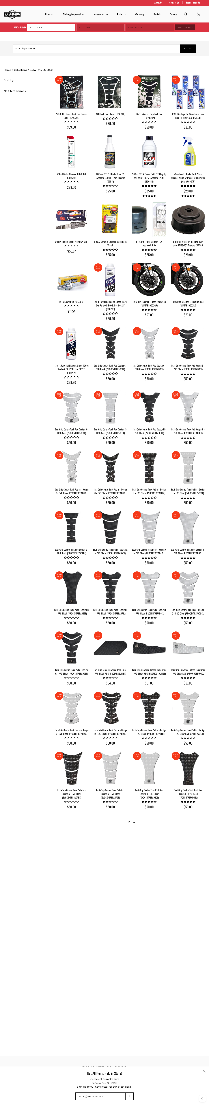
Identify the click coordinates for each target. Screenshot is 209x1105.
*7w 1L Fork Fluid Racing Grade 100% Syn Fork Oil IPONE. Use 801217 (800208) (110, 305)
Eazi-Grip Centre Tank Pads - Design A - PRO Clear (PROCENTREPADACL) (149, 551)
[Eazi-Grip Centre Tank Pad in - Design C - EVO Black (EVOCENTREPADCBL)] (110, 467)
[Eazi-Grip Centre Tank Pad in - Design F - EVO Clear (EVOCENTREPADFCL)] (188, 708)
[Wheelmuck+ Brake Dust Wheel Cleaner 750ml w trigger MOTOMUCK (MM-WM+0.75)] (188, 152)
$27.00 (188, 127)
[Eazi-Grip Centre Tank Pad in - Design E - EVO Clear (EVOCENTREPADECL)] (188, 467)
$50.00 (110, 378)
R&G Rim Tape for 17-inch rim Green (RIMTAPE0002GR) (149, 303)
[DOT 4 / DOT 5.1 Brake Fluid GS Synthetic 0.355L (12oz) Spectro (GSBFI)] (110, 152)
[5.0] (149, 196)
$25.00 (110, 190)
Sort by (9, 80)
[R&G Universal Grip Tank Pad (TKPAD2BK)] (149, 92)
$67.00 (149, 683)
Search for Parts (185, 27)
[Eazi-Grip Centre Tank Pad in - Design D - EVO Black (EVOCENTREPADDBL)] (110, 708)
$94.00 (110, 683)
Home (7, 69)
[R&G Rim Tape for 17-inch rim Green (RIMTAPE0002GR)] (149, 280)
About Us (158, 2)
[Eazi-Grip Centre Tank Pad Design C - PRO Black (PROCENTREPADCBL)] (110, 343)
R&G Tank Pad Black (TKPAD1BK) (110, 114)
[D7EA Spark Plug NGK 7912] (71, 280)
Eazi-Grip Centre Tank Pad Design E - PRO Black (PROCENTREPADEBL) (71, 551)
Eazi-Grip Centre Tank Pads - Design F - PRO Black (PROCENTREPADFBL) (110, 611)
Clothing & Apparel (72, 14)
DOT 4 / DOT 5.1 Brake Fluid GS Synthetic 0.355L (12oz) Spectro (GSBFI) (110, 177)
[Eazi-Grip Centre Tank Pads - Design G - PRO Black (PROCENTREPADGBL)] (71, 648)
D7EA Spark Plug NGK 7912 (71, 302)
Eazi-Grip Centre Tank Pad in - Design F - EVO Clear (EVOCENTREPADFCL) (188, 732)
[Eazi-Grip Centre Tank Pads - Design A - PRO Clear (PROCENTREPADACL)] (149, 527)
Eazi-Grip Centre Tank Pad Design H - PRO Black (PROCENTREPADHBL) (149, 431)
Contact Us (174, 2)
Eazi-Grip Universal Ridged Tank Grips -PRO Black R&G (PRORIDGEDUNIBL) (149, 671)
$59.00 (71, 127)
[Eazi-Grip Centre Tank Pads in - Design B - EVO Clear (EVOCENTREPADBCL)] (149, 768)
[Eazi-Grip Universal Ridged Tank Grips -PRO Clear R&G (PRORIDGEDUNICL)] (188, 648)
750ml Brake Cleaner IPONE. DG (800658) (71, 176)
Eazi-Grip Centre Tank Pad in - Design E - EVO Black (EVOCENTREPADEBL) (149, 491)
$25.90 (149, 254)
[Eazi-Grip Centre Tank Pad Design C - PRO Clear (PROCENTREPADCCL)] (149, 343)
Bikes (47, 14)
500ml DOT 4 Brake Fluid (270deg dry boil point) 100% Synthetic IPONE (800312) (149, 177)
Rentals (156, 14)
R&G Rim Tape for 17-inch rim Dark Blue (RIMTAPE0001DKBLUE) (188, 116)
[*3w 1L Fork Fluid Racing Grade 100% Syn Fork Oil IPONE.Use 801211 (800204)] (71, 343)
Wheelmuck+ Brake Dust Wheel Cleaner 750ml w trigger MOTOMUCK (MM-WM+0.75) (188, 177)
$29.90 (188, 254)
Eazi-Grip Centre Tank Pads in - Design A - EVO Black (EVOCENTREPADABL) (71, 793)
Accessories (98, 14)
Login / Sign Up (193, 2)
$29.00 (188, 190)
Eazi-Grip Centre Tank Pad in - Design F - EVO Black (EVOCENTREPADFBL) (149, 732)
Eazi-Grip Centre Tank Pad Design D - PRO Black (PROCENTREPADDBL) (188, 367)
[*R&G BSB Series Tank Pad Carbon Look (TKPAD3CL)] (71, 92)
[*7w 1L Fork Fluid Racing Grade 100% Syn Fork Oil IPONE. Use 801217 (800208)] (110, 280)
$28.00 (71, 187)
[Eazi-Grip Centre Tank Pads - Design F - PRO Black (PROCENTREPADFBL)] (110, 588)
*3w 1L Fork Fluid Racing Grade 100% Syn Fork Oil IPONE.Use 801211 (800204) (71, 369)
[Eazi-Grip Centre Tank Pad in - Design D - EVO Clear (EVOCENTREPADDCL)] (71, 708)
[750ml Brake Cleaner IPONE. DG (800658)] (71, 152)
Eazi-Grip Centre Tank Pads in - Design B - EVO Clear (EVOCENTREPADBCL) (149, 793)
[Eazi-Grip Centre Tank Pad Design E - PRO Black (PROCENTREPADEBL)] (71, 527)
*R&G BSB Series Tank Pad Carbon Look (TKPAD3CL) (71, 116)
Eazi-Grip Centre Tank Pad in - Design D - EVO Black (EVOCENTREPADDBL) (110, 732)
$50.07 (71, 251)
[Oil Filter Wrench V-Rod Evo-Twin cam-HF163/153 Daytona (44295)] (188, 220)
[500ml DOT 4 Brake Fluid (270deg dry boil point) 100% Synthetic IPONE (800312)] (149, 152)
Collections (20, 69)
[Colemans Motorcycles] (12, 14)
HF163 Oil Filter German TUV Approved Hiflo (149, 243)
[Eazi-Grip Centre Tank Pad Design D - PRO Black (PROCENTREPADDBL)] (188, 343)
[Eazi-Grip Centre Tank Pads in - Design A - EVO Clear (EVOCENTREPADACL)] (110, 768)
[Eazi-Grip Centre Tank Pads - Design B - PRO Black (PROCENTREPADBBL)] (71, 588)
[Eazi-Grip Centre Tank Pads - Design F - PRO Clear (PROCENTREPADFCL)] (149, 588)
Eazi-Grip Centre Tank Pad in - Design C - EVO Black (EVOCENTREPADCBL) (110, 491)
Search (188, 48)
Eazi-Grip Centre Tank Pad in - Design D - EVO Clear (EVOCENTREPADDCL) (71, 732)
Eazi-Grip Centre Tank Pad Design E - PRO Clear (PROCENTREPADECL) (110, 431)
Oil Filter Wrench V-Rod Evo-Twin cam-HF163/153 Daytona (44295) (188, 243)
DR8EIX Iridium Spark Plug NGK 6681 (71, 242)
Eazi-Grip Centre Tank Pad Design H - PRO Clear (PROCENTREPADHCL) (188, 431)
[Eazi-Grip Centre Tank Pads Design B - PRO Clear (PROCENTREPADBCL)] (188, 527)
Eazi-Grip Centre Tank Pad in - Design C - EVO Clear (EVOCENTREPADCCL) (71, 491)
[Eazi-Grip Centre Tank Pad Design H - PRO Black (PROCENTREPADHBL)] (149, 407)
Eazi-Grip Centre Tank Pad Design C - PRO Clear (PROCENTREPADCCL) (149, 367)
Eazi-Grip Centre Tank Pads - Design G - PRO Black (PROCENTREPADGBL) (71, 671)
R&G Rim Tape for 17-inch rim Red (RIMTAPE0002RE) (188, 303)
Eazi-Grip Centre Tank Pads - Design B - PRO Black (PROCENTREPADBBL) (71, 611)
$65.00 (110, 254)
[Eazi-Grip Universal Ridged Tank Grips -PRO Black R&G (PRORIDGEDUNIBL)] (149, 648)
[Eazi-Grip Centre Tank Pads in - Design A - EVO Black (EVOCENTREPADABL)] (71, 768)
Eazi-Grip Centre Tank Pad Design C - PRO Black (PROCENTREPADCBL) (110, 367)
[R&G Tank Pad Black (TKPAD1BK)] (110, 92)
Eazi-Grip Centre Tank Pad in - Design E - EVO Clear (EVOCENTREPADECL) (188, 491)
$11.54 (71, 311)
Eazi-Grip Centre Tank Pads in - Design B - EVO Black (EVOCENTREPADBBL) (188, 793)
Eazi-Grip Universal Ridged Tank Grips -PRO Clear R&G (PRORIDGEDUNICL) (188, 671)
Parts (119, 14)
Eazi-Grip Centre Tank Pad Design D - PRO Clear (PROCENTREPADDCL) (71, 431)
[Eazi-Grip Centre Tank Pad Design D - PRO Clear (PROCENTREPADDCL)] (71, 407)
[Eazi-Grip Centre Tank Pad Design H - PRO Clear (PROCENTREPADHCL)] (188, 407)
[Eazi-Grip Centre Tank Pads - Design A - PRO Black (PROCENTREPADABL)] (110, 527)
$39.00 (110, 123)
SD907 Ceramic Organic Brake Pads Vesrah (110, 243)
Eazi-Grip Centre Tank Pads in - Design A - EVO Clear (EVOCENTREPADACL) (110, 793)
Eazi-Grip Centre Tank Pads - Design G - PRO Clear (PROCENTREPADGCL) (188, 611)
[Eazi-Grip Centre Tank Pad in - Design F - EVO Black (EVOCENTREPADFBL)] (149, 708)
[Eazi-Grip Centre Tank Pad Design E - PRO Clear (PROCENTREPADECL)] (110, 407)
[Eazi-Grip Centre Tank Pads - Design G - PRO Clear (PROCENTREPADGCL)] (188, 588)
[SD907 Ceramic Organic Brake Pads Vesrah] (110, 220)
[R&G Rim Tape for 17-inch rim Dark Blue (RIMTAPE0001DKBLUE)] (188, 92)
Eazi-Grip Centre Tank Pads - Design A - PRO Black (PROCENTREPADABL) (110, 551)
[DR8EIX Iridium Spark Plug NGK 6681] (71, 220)
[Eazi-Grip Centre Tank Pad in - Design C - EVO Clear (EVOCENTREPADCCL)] (71, 467)
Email (113, 1082)
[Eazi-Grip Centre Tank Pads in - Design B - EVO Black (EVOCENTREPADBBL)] (188, 768)
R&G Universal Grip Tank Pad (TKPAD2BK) (149, 116)
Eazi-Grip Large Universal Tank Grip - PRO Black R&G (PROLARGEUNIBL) (110, 671)
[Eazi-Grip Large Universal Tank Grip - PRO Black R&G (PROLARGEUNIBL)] (110, 648)
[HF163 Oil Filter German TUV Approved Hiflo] (149, 220)
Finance (173, 14)
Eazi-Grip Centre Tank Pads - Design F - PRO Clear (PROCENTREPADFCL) (149, 611)
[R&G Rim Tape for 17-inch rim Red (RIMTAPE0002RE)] (188, 280)
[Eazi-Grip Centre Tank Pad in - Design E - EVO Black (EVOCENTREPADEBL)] (149, 467)
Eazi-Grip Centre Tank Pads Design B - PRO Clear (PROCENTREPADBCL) (188, 551)
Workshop (139, 14)
